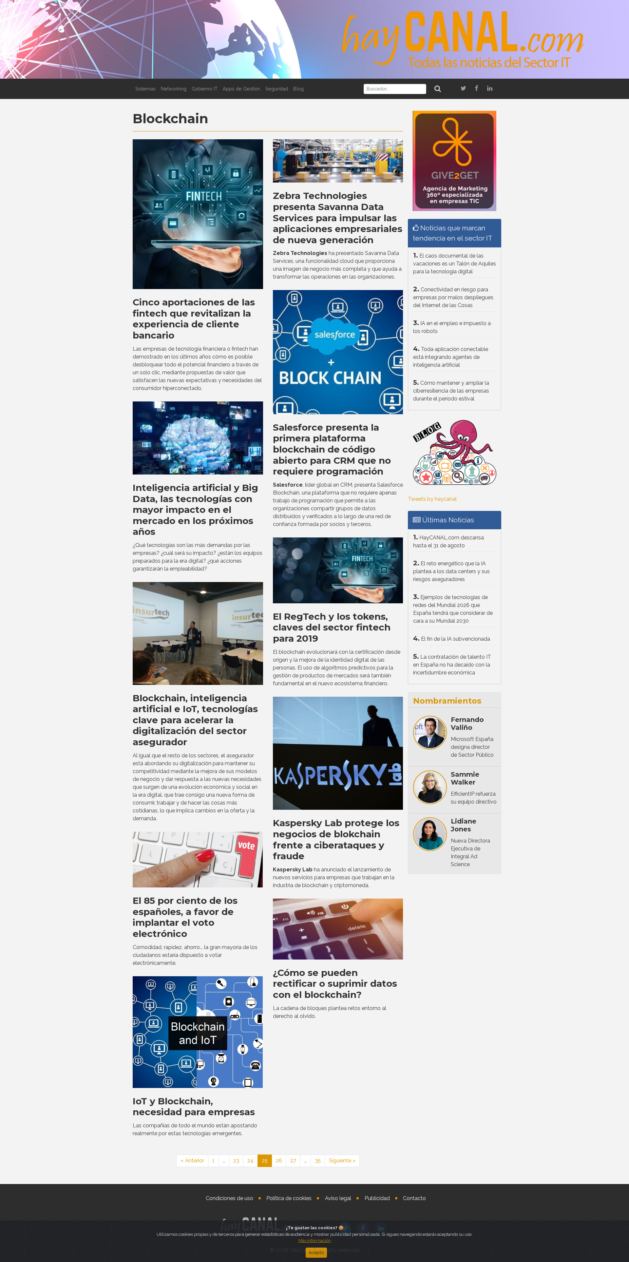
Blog (298, 88)
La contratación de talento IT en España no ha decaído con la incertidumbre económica (452, 665)
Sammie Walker (465, 778)
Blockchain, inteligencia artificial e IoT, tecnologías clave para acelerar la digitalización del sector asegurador (195, 719)
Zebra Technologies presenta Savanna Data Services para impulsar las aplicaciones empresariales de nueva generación (337, 217)
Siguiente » (342, 1160)
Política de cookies (289, 1198)
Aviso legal (338, 1198)
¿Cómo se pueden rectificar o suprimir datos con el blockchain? (335, 983)
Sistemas (145, 88)
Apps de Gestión (241, 88)
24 (250, 1160)
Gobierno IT (205, 88)
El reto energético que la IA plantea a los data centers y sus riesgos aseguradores (451, 571)
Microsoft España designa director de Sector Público (472, 747)
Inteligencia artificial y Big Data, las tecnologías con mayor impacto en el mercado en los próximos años (195, 509)
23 (236, 1160)
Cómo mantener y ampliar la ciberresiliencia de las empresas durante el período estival (451, 391)
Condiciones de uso (229, 1198)
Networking (173, 88)
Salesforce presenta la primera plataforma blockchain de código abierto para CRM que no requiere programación (332, 449)
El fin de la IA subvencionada (455, 639)
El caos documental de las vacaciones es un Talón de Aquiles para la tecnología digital (454, 264)
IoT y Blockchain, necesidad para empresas (194, 1107)
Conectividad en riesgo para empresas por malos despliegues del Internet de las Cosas (453, 297)
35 (318, 1160)
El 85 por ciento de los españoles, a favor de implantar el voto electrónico (185, 917)
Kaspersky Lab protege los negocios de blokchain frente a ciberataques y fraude (336, 839)
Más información (314, 1240)
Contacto (414, 1198)
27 (293, 1160)
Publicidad (377, 1198)
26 (279, 1160)
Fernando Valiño (467, 723)
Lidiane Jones (463, 825)
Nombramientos (447, 701)
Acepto (316, 1252)
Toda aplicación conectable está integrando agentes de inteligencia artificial (450, 357)
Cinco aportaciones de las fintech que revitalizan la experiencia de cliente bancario (194, 319)
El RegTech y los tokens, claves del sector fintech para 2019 (332, 627)
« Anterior (192, 1160)
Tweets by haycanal (432, 499)
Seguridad (276, 88)
